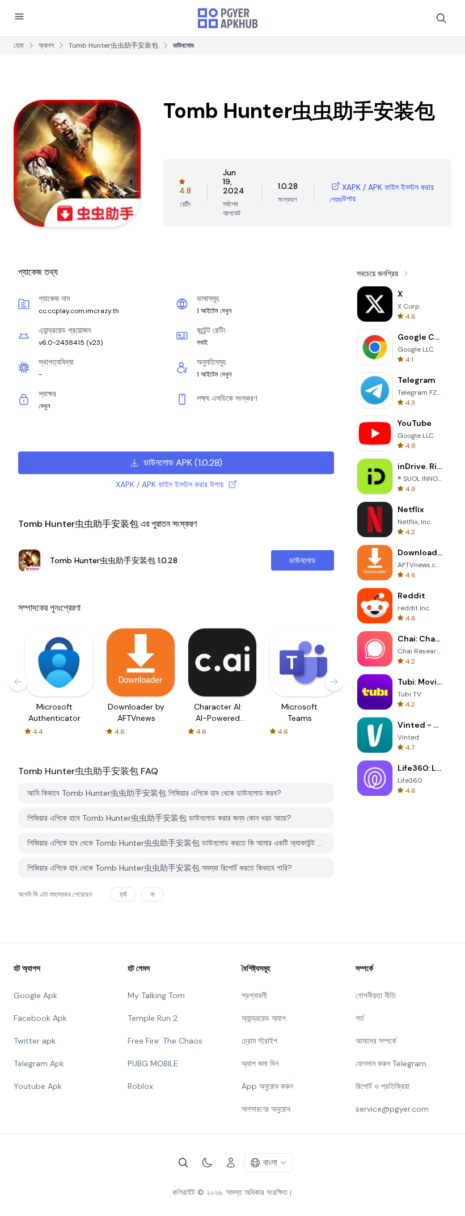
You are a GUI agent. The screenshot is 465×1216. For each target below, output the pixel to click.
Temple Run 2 (152, 1018)
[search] (441, 18)
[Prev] (18, 682)
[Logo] (228, 18)
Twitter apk (35, 1041)
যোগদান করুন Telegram (391, 1063)
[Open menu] (19, 16)
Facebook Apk (40, 1018)
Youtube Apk (38, 1086)
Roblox (140, 1086)
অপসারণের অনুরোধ (266, 1109)
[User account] (231, 1162)
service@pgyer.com (392, 1109)
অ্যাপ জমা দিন (260, 1063)
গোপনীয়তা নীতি (376, 995)
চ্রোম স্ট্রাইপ (259, 1041)
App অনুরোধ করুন (267, 1086)
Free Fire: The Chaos (165, 1041)
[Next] (334, 682)
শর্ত (360, 1018)
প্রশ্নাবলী (254, 995)
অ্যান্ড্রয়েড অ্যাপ (264, 1018)
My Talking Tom (156, 995)
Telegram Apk (39, 1063)
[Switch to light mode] (207, 1162)
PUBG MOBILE (153, 1063)
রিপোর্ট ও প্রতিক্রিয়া (382, 1086)
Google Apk (35, 995)
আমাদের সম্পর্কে (376, 1041)
